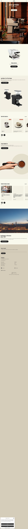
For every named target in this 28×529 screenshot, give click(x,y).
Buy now (10, 119)
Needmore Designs (17, 274)
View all (26, 116)
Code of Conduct (3, 265)
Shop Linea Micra (14, 66)
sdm (13, 274)
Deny (7, 526)
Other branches (3, 270)
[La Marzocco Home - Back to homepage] (14, 1)
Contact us (16, 264)
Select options (21, 119)
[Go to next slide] (4, 135)
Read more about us (4, 241)
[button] (13, 518)
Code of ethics (2, 264)
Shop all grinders (4, 82)
